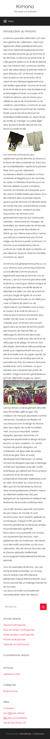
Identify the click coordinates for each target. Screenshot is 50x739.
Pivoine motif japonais (14, 639)
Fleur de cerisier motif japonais (19, 630)
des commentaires (15, 718)
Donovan (39, 733)
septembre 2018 (11, 674)
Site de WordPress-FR (14, 722)
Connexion (8, 708)
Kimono (25, 6)
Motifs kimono (10, 691)
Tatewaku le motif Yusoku (16, 644)
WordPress (25, 733)
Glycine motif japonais (14, 625)
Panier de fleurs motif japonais (18, 634)
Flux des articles (14, 713)
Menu (11, 21)
